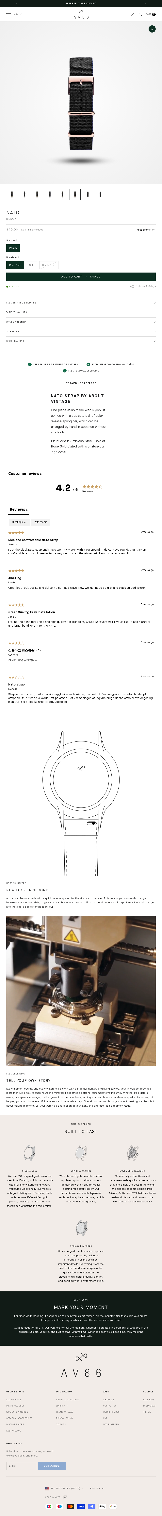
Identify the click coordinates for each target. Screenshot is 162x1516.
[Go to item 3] (37, 194)
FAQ (105, 1418)
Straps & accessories (19, 1418)
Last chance (13, 1431)
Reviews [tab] (18, 510)
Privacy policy (64, 1418)
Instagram (149, 1406)
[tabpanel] (81, 614)
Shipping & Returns (68, 1400)
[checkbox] (40, 522)
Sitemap (61, 1425)
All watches (13, 1400)
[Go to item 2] (24, 194)
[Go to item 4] (49, 194)
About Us (108, 1400)
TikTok (147, 1412)
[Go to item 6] (75, 194)
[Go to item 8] (100, 194)
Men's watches (15, 1406)
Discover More (15, 1425)
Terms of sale (64, 1412)
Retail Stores (111, 1412)
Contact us (110, 1406)
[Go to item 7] (87, 194)
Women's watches (17, 1412)
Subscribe (52, 1466)
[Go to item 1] (11, 194)
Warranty (62, 1406)
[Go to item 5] (62, 194)
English (95, 1489)
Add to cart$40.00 (81, 277)
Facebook (148, 1400)
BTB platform (111, 1425)
